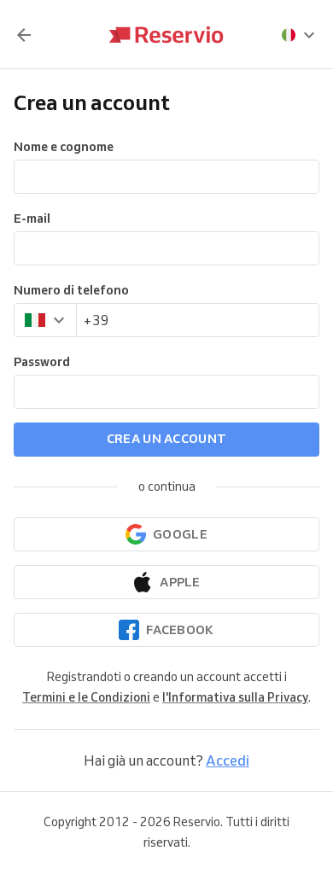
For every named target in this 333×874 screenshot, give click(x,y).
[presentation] (298, 35)
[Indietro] (24, 35)
